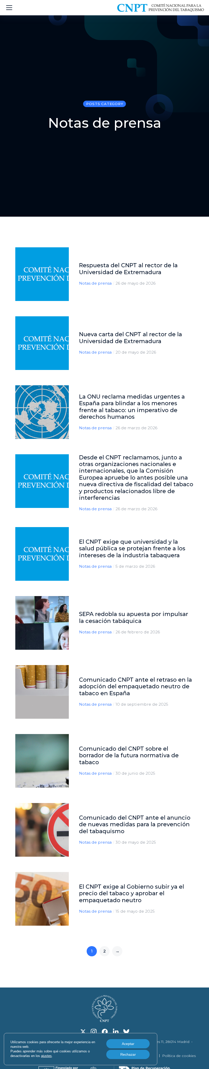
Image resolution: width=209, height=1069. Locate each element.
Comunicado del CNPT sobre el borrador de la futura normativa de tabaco (129, 755)
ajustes (46, 1056)
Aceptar (128, 1044)
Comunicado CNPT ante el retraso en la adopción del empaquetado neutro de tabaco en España (135, 686)
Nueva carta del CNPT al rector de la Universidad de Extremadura (130, 337)
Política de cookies (179, 1055)
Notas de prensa (95, 283)
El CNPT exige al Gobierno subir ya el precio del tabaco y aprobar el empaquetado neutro (131, 893)
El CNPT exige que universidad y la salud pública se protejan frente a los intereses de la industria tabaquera (132, 548)
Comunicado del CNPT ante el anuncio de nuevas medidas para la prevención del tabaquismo (134, 824)
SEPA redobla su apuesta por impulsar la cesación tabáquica (133, 617)
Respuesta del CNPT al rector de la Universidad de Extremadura (128, 268)
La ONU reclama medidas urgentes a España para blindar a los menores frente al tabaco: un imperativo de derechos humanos (132, 406)
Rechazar (128, 1054)
